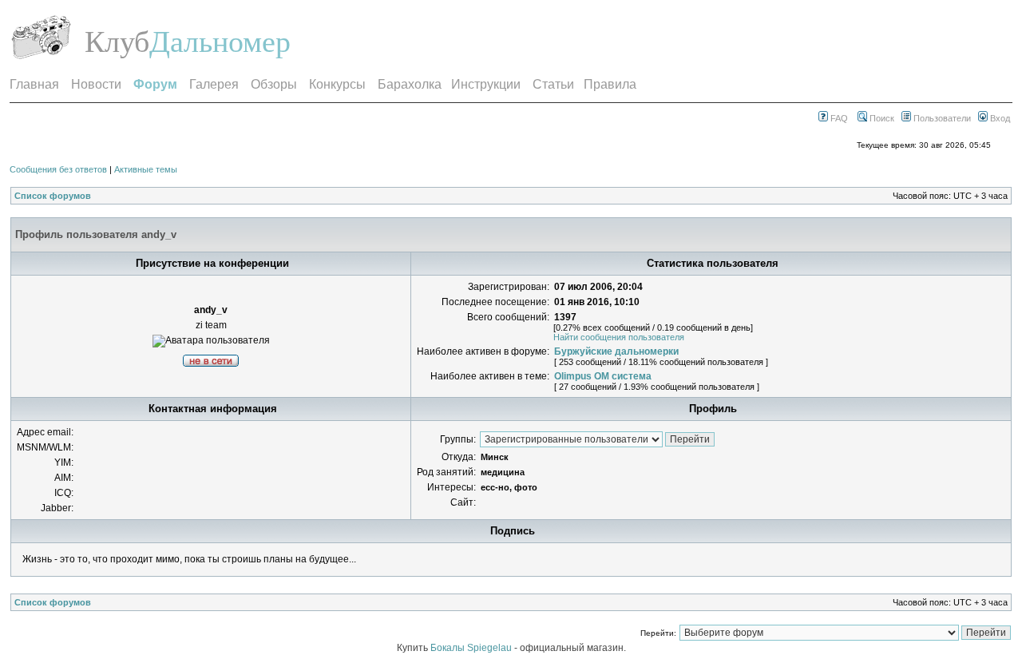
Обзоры (274, 84)
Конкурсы (337, 84)
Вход (999, 118)
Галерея (214, 84)
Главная (34, 84)
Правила (610, 84)
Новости (96, 84)
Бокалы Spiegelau (472, 647)
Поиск (880, 118)
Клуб (117, 41)
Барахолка (410, 84)
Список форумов (52, 195)
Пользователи (941, 118)
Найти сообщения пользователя (618, 337)
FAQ (838, 118)
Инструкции (486, 84)
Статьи (553, 84)
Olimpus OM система (603, 376)
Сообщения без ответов (58, 169)
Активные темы (145, 169)
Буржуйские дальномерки (616, 351)
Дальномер (220, 41)
